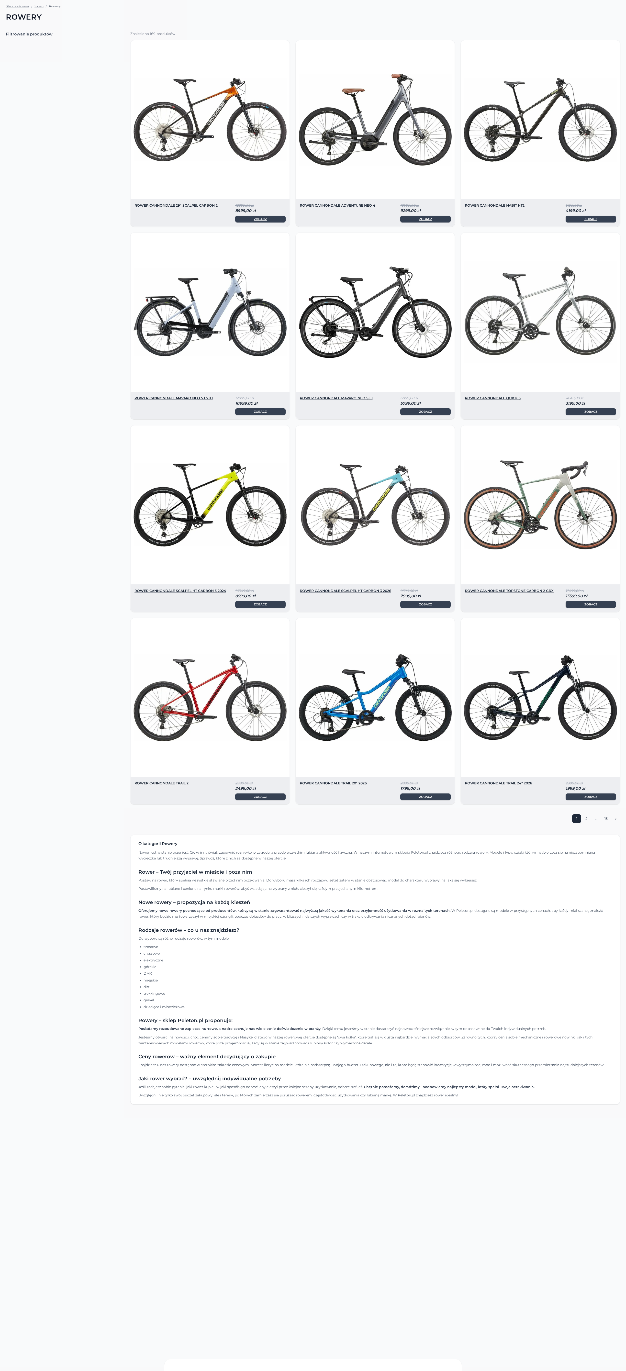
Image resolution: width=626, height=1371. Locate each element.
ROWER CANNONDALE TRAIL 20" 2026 (333, 783)
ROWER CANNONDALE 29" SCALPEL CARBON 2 (176, 205)
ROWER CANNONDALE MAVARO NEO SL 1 (336, 398)
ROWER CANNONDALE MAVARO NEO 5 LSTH (173, 398)
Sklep (39, 6)
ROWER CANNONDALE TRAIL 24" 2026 (498, 783)
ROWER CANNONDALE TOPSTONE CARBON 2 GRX (509, 591)
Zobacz (260, 219)
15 (607, 819)
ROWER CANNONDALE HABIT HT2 (495, 205)
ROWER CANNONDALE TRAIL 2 (161, 783)
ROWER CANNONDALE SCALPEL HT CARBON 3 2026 (345, 591)
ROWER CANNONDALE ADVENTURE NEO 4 (337, 205)
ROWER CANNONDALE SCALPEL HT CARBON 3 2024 (180, 591)
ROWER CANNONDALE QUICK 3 (493, 398)
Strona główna (17, 6)
